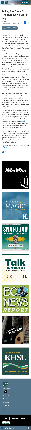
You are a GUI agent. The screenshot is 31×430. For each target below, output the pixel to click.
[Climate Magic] (15, 206)
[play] (2, 428)
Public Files (6, 405)
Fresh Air (4, 148)
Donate (26, 2)
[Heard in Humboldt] (15, 330)
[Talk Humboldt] (15, 268)
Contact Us (6, 402)
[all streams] (29, 428)
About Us (5, 398)
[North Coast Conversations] (15, 175)
